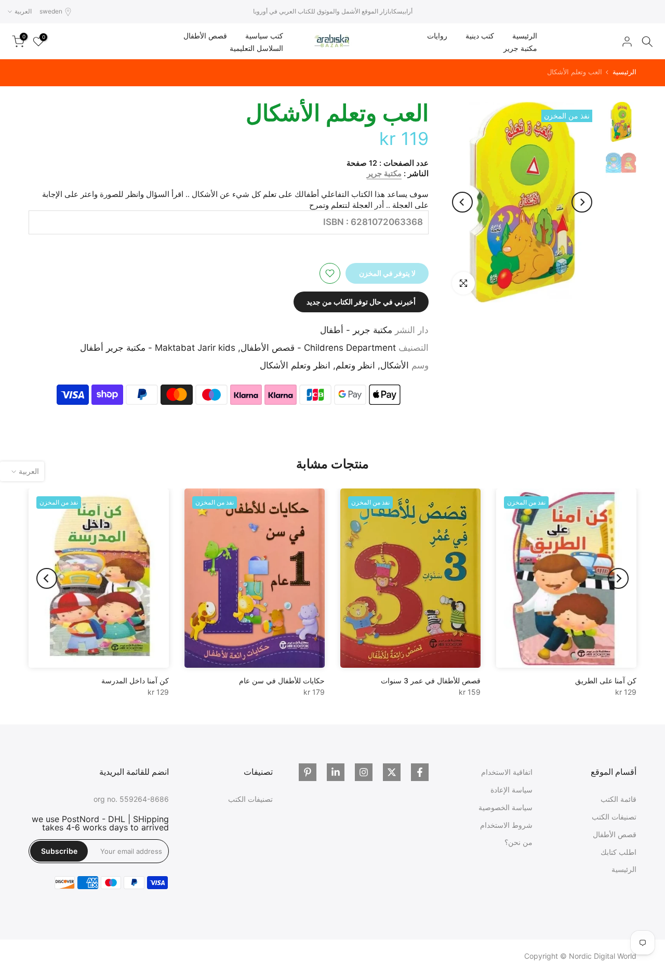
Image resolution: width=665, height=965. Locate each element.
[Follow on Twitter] (392, 772)
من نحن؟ (518, 842)
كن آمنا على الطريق (605, 680)
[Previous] (581, 202)
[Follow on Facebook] (420, 772)
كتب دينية (480, 35)
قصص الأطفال (205, 35)
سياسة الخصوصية (505, 807)
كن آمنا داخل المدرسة (135, 680)
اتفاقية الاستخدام (507, 772)
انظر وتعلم (355, 365)
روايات (437, 35)
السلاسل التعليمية (256, 48)
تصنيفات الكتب (614, 816)
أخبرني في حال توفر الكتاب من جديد (361, 301)
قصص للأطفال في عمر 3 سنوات (431, 680)
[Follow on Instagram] (364, 772)
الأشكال (394, 365)
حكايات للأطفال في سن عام (282, 680)
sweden (50, 11)
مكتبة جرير (520, 48)
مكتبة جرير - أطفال (356, 330)
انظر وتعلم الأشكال (295, 365)
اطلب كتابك (618, 852)
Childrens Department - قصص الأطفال (318, 347)
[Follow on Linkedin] (335, 772)
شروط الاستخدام (506, 825)
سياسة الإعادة (511, 789)
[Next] (462, 202)
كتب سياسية (264, 35)
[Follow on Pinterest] (307, 772)
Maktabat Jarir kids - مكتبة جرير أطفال (157, 347)
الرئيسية (524, 35)
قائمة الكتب (618, 799)
